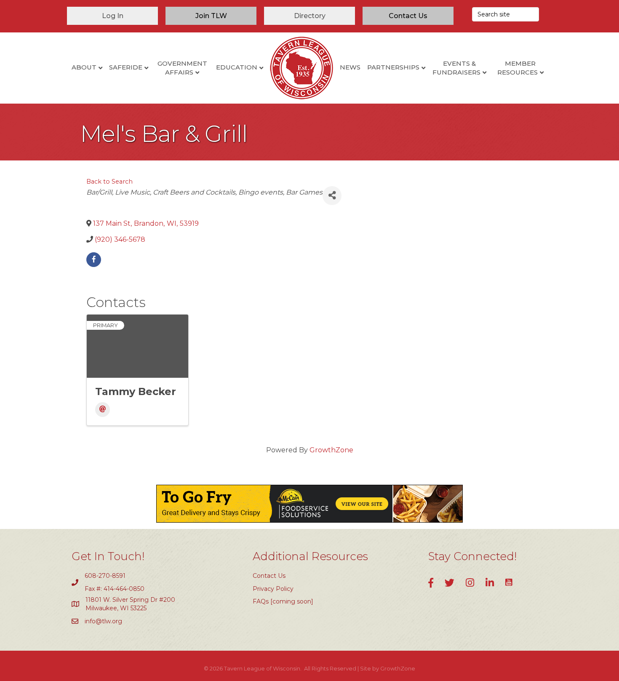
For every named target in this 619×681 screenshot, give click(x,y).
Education (236, 67)
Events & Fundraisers (456, 67)
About (84, 67)
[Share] (332, 195)
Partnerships (393, 67)
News (350, 67)
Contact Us (269, 576)
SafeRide (125, 67)
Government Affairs (182, 67)
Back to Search (109, 181)
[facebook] (93, 259)
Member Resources (517, 67)
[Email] (102, 409)
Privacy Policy (273, 589)
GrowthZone (331, 450)
